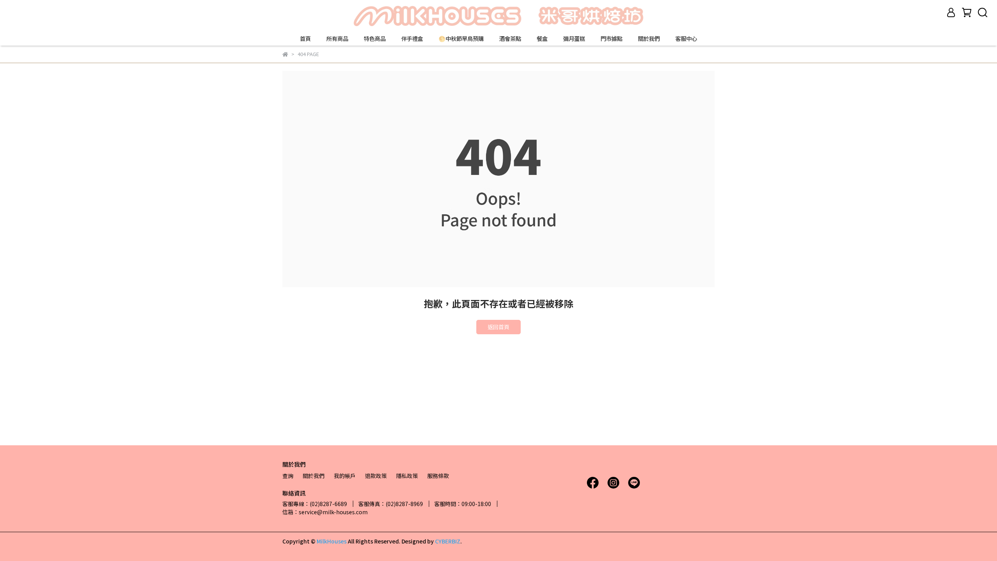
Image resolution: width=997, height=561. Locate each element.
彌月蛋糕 (574, 38)
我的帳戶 (345, 476)
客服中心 (686, 38)
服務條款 (438, 476)
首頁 (305, 38)
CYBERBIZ (447, 541)
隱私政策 (407, 476)
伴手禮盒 (412, 38)
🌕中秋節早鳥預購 (461, 38)
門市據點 (611, 38)
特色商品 (375, 38)
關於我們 (649, 38)
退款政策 (376, 476)
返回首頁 (498, 327)
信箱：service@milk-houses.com (325, 512)
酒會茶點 (510, 38)
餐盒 (542, 38)
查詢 (287, 476)
